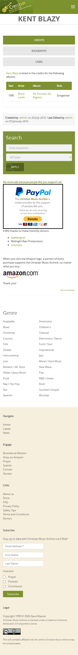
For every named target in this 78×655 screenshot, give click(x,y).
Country (8, 338)
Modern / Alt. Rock (14, 367)
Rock (42, 384)
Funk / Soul (45, 344)
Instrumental (11, 355)
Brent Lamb (21, 95)
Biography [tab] (39, 51)
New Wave (45, 367)
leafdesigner (18, 237)
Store (6, 498)
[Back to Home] (16, 7)
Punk (6, 378)
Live (5, 361)
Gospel (7, 350)
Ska (5, 389)
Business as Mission (14, 453)
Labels (7, 429)
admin (23, 117)
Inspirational (46, 350)
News (6, 433)
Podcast (13, 581)
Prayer (7, 461)
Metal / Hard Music (50, 361)
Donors (7, 518)
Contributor (15, 586)
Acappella (8, 321)
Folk (5, 344)
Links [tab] (39, 62)
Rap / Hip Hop (11, 384)
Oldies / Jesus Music (14, 372)
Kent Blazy (12, 73)
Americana (45, 321)
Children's (45, 327)
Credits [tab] (39, 40)
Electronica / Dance (50, 338)
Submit (7, 465)
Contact (7, 469)
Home (6, 424)
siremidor (16, 245)
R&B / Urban (46, 378)
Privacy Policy (11, 506)
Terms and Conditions (16, 514)
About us (8, 494)
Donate (7, 473)
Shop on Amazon (13, 457)
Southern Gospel (49, 389)
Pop (41, 372)
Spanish (7, 395)
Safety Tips (9, 510)
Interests (8, 571)
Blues (6, 327)
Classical (44, 332)
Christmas (9, 332)
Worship (44, 395)
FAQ (5, 502)
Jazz (41, 355)
